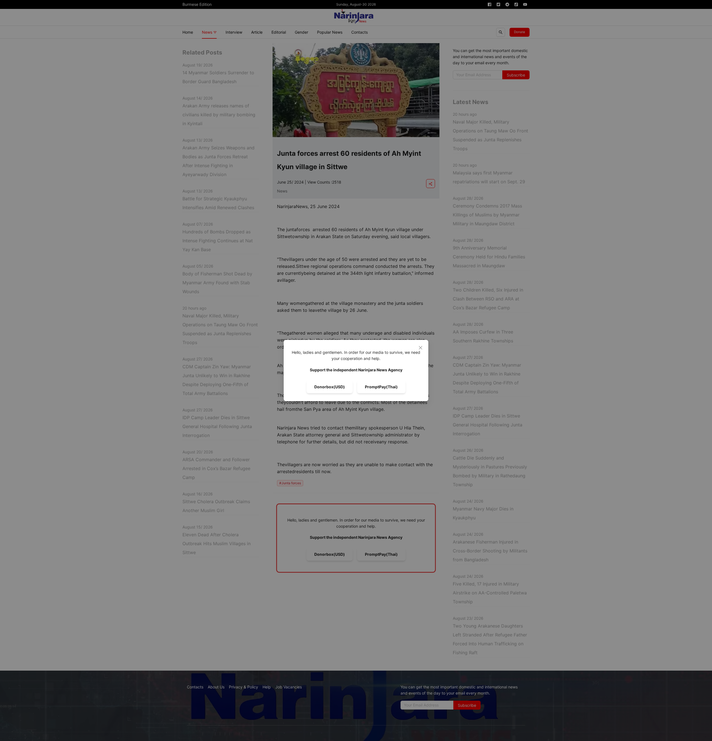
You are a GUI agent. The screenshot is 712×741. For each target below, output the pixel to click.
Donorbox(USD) (329, 386)
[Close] (420, 347)
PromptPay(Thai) (381, 386)
